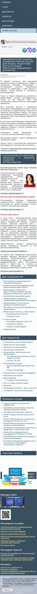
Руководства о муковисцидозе (15, 347)
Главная (6, 2)
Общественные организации (14, 345)
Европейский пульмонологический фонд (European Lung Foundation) (19, 424)
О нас (5, 7)
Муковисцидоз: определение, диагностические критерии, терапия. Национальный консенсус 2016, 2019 (18, 292)
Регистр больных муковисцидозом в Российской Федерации (17, 282)
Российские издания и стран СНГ (19, 321)
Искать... (5, 47)
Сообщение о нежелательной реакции (18, 390)
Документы (8, 12)
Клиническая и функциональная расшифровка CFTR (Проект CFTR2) (18, 433)
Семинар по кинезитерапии (17, 380)
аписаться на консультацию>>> (14, 251)
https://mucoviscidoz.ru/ (9, 569)
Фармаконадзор (10, 329)
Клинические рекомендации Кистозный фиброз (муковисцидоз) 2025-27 (18, 286)
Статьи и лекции (10, 319)
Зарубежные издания (15, 324)
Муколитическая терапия (13, 375)
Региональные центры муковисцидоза (18, 342)
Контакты (7, 26)
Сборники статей (13, 316)
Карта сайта (30, 482)
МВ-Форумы (8, 21)
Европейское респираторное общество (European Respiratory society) (19, 409)
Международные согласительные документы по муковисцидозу (16, 304)
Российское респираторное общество (18, 412)
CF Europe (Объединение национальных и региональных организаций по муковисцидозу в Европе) (20, 443)
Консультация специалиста (14, 350)
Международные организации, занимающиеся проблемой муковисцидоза (20, 299)
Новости (6, 16)
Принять (7, 590)
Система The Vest (13, 361)
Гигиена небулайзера (15, 370)
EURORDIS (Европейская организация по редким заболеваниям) (20, 437)
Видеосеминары (10, 378)
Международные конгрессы (17, 314)
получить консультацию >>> (12, 193)
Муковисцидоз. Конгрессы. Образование (19, 312)
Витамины (8, 385)
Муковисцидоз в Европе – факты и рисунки (20, 388)
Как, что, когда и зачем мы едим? (16, 383)
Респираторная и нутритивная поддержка (20, 373)
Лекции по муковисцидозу (16, 326)
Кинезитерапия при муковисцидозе (17, 296)
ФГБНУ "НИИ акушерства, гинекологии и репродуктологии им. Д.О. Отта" (19, 420)
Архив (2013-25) (9, 31)
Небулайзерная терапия (13, 363)
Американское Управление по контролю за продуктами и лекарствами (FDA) (20, 428)
